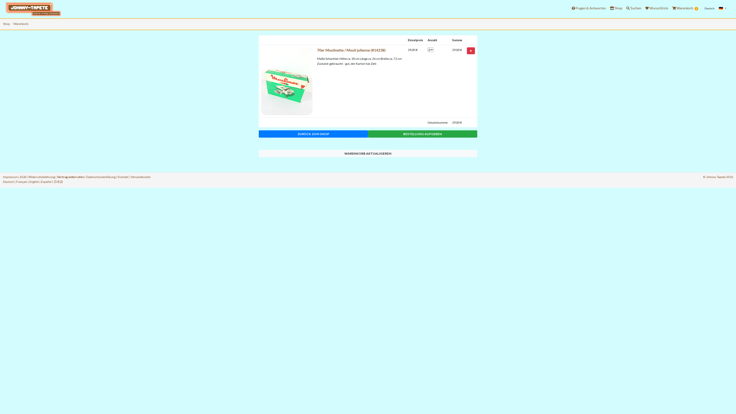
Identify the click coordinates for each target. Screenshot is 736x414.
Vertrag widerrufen (70, 177)
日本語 (58, 181)
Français (21, 181)
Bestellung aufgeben (422, 134)
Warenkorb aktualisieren (367, 153)
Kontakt (123, 177)
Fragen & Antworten (590, 8)
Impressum (10, 177)
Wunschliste (658, 8)
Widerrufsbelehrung (41, 177)
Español (46, 181)
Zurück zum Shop (313, 134)
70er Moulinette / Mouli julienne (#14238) (351, 50)
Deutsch (8, 181)
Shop (618, 8)
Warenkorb (686, 8)
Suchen (635, 8)
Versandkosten (141, 177)
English (34, 181)
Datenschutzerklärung (101, 177)
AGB (23, 177)
